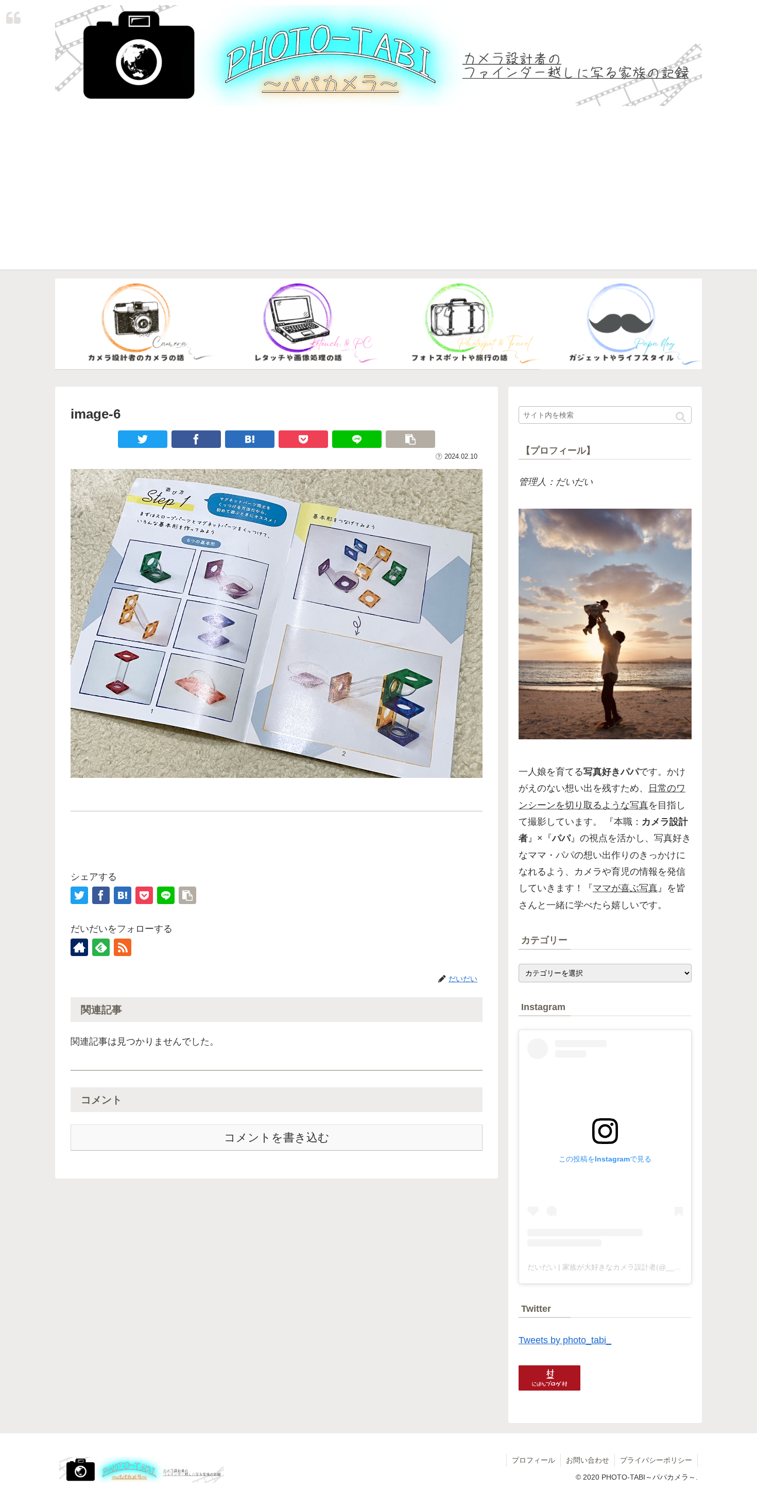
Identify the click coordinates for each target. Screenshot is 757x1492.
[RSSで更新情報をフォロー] (122, 947)
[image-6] (249, 439)
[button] (681, 418)
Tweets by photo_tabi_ (565, 1340)
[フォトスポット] (459, 324)
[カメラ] (136, 324)
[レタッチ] (297, 324)
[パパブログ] (621, 324)
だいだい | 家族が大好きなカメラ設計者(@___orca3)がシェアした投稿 (642, 1267)
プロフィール (533, 1460)
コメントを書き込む (277, 1137)
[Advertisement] (378, 197)
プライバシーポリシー (656, 1460)
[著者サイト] (79, 947)
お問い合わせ (587, 1460)
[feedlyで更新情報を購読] (101, 947)
